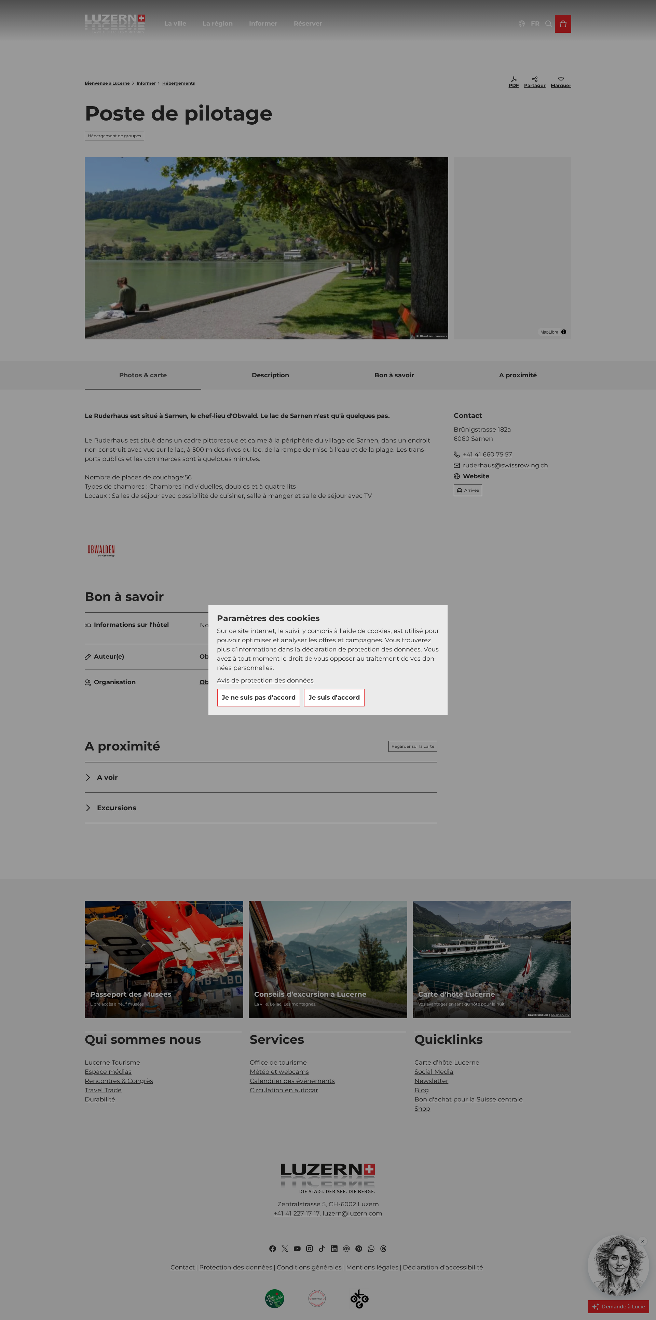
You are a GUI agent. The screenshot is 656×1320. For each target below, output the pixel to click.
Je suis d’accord (334, 697)
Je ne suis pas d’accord (259, 697)
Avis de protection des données (265, 680)
